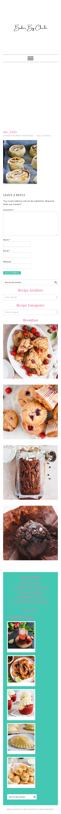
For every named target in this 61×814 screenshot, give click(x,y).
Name (7, 240)
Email (6, 251)
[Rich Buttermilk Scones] (21, 771)
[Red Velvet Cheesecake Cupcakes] (21, 703)
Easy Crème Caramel (30, 583)
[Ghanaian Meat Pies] (21, 737)
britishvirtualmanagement (38, 809)
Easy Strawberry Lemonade (30, 597)
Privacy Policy (30, 610)
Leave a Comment (43, 135)
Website (7, 261)
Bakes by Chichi (30, 15)
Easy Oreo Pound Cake (30, 592)
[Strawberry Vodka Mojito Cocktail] (21, 635)
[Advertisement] (30, 95)
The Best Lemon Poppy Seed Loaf (30, 587)
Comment (8, 210)
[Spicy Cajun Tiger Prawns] (21, 669)
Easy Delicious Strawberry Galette (31, 602)
